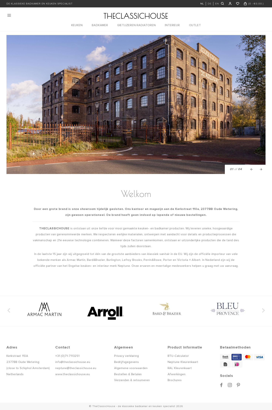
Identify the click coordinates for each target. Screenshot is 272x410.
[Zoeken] (222, 3)
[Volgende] (261, 169)
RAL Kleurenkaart (180, 368)
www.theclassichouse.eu (72, 374)
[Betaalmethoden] (225, 357)
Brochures (175, 380)
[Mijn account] (230, 3)
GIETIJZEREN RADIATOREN (136, 25)
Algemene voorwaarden (131, 368)
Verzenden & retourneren (132, 380)
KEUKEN (77, 25)
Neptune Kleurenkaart (183, 362)
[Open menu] (9, 15)
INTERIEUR (172, 25)
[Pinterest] (238, 385)
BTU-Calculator (178, 356)
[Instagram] (230, 385)
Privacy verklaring (126, 356)
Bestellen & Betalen (128, 374)
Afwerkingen (177, 374)
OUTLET (195, 25)
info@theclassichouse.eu (72, 362)
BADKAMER (100, 25)
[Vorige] (251, 169)
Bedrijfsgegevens (126, 362)
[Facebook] (221, 385)
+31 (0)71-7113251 (67, 356)
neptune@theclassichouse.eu (75, 368)
